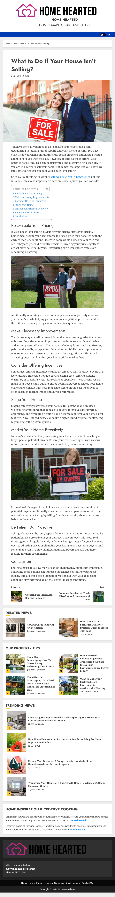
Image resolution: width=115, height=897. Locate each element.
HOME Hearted (64, 19)
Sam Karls (87, 634)
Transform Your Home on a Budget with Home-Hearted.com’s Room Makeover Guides (16, 786)
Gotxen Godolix (37, 631)
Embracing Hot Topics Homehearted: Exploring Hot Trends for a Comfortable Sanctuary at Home (16, 720)
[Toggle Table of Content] (46, 189)
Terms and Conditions (54, 883)
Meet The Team (73, 883)
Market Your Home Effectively (31, 208)
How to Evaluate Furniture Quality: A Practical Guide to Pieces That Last (68, 627)
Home (24, 883)
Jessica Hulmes (37, 724)
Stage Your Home (24, 204)
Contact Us (87, 883)
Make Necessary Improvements (32, 197)
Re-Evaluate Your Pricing (28, 193)
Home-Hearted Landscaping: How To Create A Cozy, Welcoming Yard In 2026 (15, 663)
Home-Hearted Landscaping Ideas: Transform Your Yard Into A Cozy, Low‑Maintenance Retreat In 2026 (68, 663)
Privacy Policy (35, 883)
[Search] (109, 34)
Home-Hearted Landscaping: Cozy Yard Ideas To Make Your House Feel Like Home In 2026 (15, 685)
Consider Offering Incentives (30, 200)
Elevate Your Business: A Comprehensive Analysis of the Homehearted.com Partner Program (16, 764)
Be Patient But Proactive (28, 212)
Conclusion (21, 216)
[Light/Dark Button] (103, 34)
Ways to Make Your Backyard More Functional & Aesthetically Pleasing (68, 685)
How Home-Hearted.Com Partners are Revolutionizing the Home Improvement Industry (16, 742)
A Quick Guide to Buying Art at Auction (15, 627)
